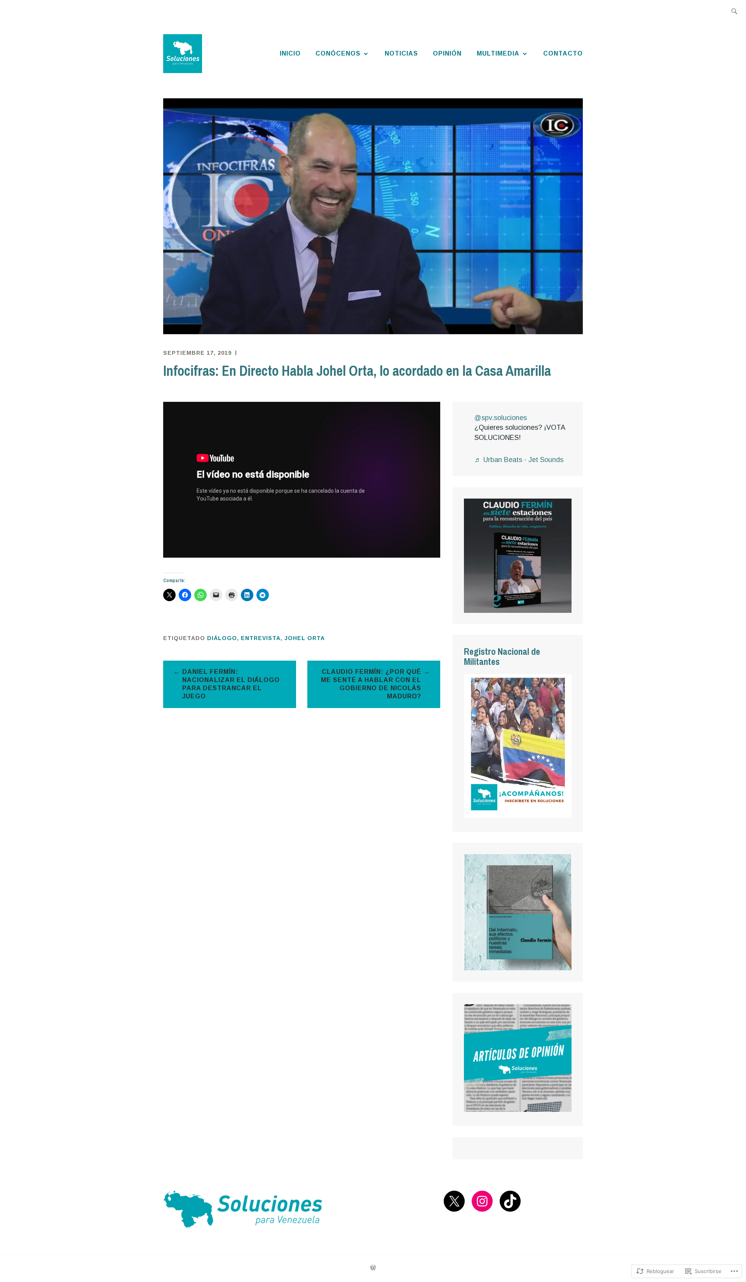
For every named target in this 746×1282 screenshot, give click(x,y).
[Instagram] (482, 1201)
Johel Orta (304, 638)
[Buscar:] (734, 12)
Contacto (563, 53)
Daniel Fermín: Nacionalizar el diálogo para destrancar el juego (231, 683)
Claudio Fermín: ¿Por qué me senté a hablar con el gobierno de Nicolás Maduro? (371, 683)
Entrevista (261, 638)
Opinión (447, 53)
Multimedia (498, 53)
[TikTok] (510, 1201)
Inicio (290, 53)
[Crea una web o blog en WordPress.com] (373, 1268)
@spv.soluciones (500, 418)
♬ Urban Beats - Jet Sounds (518, 460)
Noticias (401, 53)
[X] (454, 1201)
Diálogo (222, 638)
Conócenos (338, 53)
